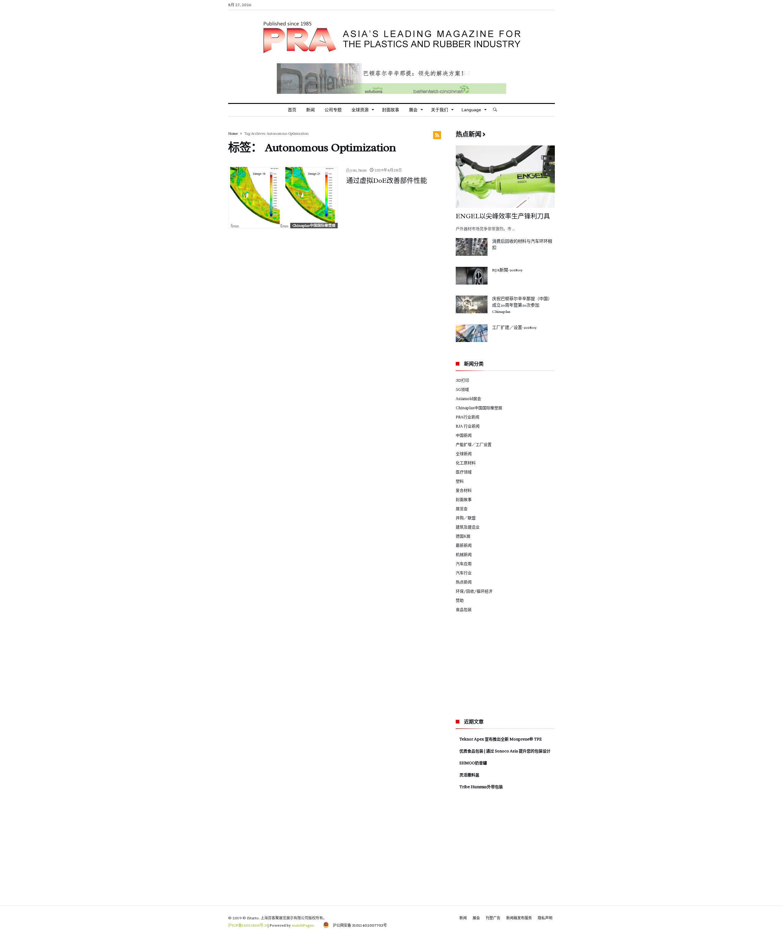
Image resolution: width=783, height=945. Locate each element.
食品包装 (464, 609)
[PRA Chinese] (391, 19)
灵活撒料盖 (469, 774)
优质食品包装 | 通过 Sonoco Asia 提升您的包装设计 (505, 750)
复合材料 (464, 490)
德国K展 (463, 536)
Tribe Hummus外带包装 (481, 786)
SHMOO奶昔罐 (473, 762)
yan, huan (358, 170)
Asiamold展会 (468, 398)
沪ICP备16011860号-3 (247, 925)
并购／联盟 (466, 517)
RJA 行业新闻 (468, 426)
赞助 (460, 600)
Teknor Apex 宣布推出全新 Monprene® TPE (500, 739)
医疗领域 (464, 471)
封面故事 (464, 499)
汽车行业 (464, 572)
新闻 (463, 918)
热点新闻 (464, 581)
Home (233, 133)
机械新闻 (464, 554)
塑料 (460, 481)
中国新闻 (464, 435)
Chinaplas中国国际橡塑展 (314, 225)
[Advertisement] (501, 665)
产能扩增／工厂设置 (474, 444)
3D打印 (462, 380)
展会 (476, 918)
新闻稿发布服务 (519, 918)
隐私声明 (545, 918)
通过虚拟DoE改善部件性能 (386, 180)
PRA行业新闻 (467, 416)
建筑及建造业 (468, 526)
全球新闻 (464, 453)
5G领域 (462, 389)
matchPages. (304, 925)
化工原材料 (466, 462)
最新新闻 (464, 545)
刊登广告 (493, 918)
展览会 (462, 508)
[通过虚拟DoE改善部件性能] (283, 197)
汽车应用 (464, 563)
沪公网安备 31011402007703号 (358, 925)
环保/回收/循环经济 (474, 591)
